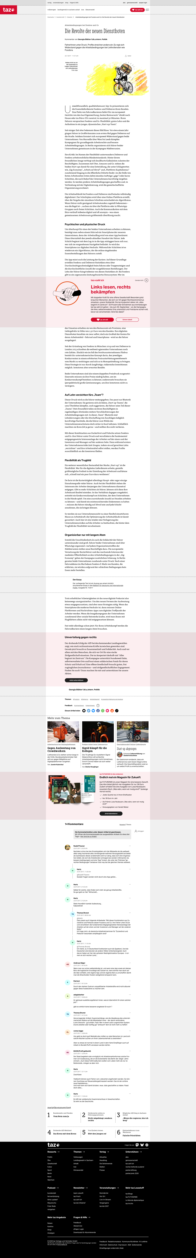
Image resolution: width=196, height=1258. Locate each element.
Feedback (77, 1223)
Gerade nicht (139, 280)
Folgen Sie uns (129, 1145)
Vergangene (104, 1203)
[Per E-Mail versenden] (84, 710)
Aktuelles (103, 1157)
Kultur (49, 1167)
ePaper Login (79, 1229)
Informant (103, 1245)
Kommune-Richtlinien (130, 1242)
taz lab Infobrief (79, 1203)
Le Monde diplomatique (135, 1200)
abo (127, 1157)
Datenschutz (113, 1245)
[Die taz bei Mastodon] (137, 1146)
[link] (52, 9)
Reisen (50, 1223)
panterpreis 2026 (132, 1173)
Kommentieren (79, 705)
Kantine (50, 1226)
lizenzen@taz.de (62, 1244)
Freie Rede (51, 1206)
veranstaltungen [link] (58, 3)
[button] (147, 10)
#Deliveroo (84, 699)
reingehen (51, 1209)
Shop (49, 1230)
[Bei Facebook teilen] (98, 710)
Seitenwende (137, 1245)
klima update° (52, 1200)
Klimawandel (78, 1170)
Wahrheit (50, 1180)
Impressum (122, 1245)
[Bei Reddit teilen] (112, 710)
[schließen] (146, 280)
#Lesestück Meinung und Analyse (112, 699)
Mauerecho (51, 1203)
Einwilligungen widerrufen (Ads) (111, 1248)
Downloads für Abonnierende (85, 1232)
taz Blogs (129, 1194)
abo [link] (124, 3)
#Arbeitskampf (95, 699)
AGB (129, 1245)
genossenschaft (132, 1160)
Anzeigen (51, 1233)
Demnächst (104, 1193)
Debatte (69, 17)
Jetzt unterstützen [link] (76, 680)
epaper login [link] (143, 3)
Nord (49, 1177)
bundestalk (51, 1193)
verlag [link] (49, 3)
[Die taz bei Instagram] (147, 1146)
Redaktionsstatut (115, 1242)
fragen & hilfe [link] (74, 3)
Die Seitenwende (106, 1164)
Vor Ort (102, 1196)
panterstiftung (131, 1170)
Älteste (129, 825)
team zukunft (78, 1193)
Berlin (49, 1173)
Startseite (50, 17)
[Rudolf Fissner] (67, 847)
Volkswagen (78, 1157)
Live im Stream (105, 1200)
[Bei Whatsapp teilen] (102, 710)
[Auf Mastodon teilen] (88, 710)
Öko (49, 1160)
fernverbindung (53, 1196)
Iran (75, 1167)
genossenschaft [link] (132, 3)
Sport (49, 1170)
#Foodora (76, 699)
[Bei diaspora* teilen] (107, 710)
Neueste (122, 825)
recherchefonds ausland (135, 1167)
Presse (102, 1170)
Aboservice (78, 1226)
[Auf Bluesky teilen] (93, 710)
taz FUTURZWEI (131, 1197)
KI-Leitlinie (143, 1242)
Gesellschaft (60, 17)
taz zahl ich (130, 1164)
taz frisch (77, 1196)
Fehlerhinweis (90, 705)
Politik (49, 1157)
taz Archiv (129, 1203)
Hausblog (103, 1160)
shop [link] (66, 3)
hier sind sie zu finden (88, 836)
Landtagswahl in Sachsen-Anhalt (84, 1162)
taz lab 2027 (104, 1206)
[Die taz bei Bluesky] (142, 1146)
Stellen (102, 1167)
